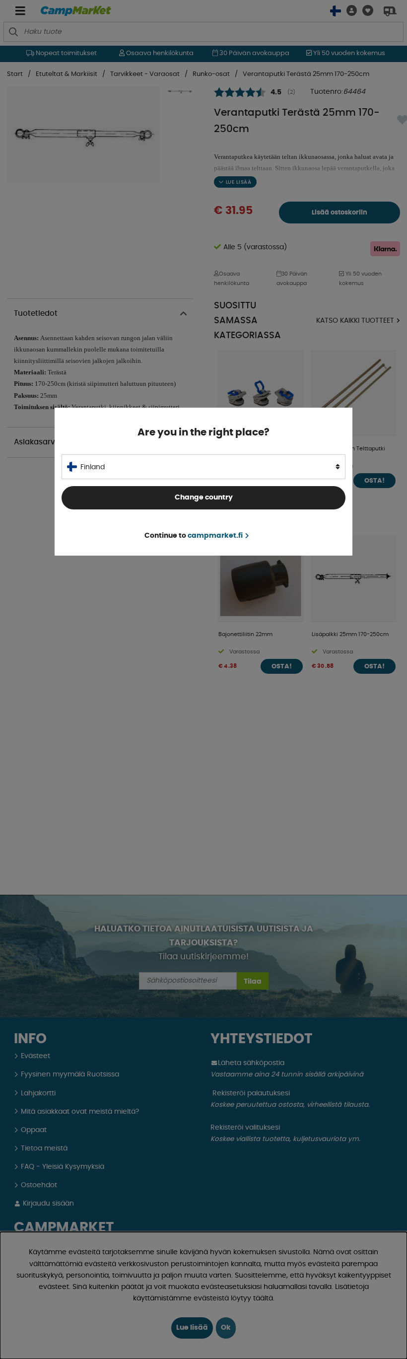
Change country (204, 497)
